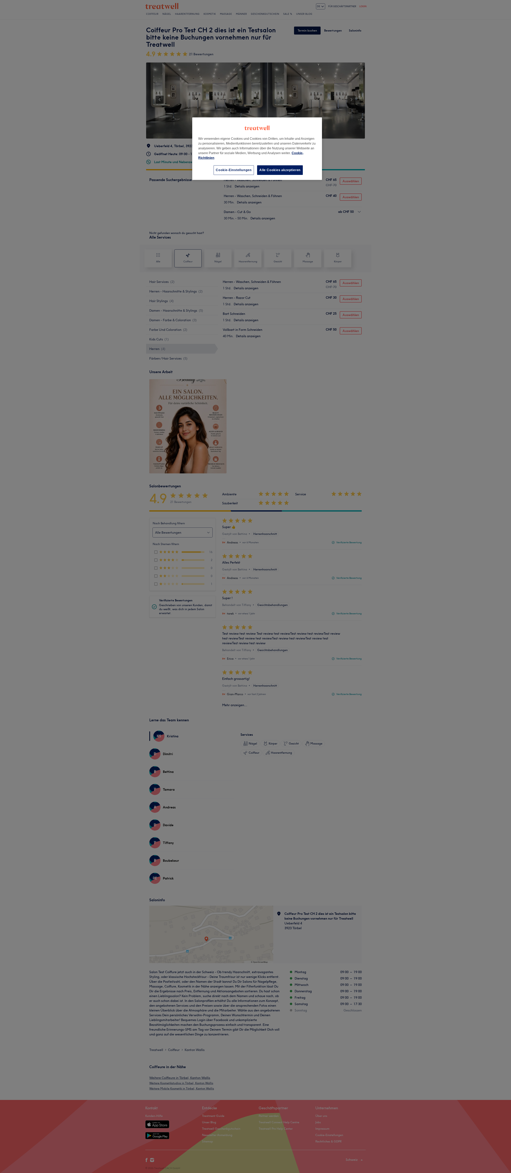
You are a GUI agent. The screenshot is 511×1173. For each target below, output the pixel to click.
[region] (257, 148)
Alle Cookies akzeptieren (280, 170)
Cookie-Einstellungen (234, 170)
